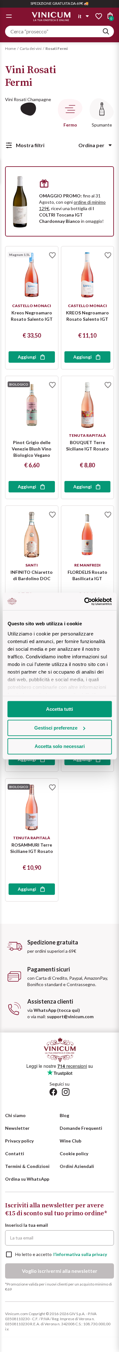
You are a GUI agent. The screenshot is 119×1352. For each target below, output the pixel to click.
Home (10, 48)
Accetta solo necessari (60, 746)
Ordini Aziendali (77, 1166)
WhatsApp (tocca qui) (57, 1010)
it (80, 16)
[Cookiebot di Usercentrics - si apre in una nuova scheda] (85, 601)
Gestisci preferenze (55, 728)
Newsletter (17, 1128)
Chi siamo (15, 1115)
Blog (64, 1115)
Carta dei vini (31, 48)
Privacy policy (19, 1140)
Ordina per (91, 145)
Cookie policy (74, 1153)
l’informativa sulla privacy (80, 1254)
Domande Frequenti (81, 1128)
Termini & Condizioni (27, 1166)
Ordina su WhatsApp (27, 1179)
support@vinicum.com (70, 1016)
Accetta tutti (59, 709)
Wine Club (70, 1140)
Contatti (14, 1153)
